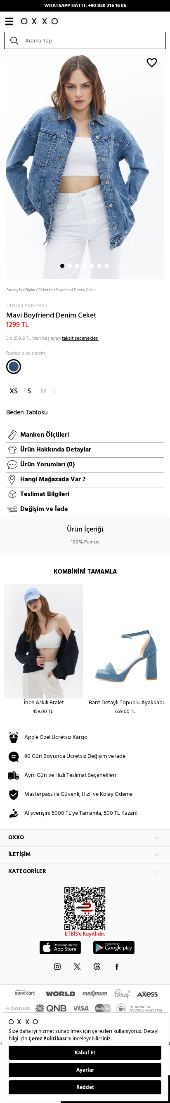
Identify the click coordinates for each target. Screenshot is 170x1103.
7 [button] (107, 266)
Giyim (30, 290)
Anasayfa (14, 290)
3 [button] (77, 266)
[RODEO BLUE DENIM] (13, 366)
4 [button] (85, 266)
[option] (85, 165)
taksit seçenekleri (80, 338)
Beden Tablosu (27, 412)
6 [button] (99, 266)
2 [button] (70, 266)
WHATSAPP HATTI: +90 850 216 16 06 (85, 6)
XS (13, 391)
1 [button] (62, 266)
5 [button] (92, 266)
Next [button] (4, 165)
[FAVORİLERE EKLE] (152, 62)
